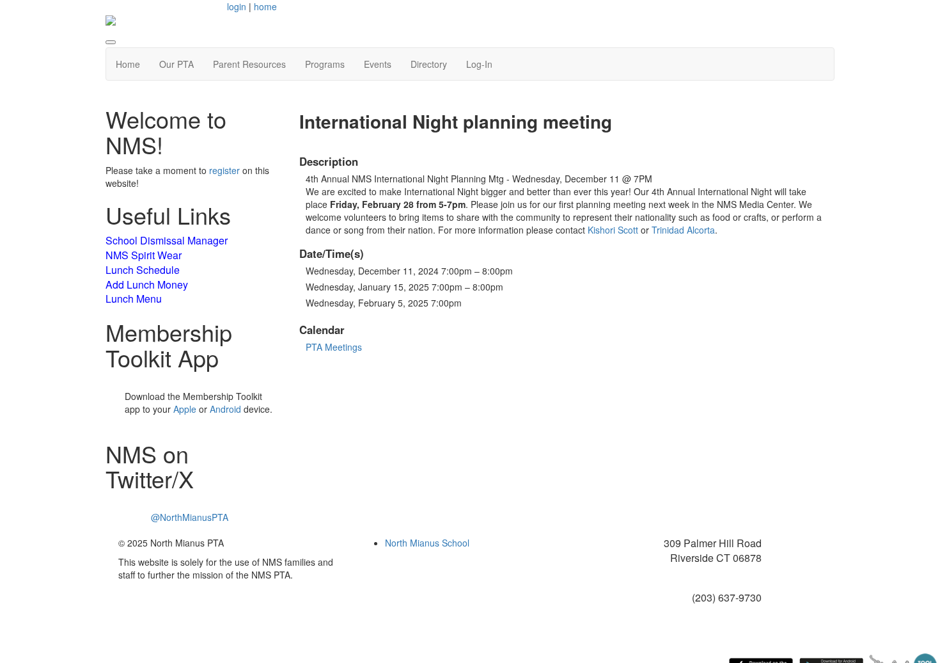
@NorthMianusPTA (189, 517)
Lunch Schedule (143, 269)
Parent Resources (249, 64)
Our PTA (176, 64)
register (224, 170)
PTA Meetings (334, 346)
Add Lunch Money (147, 284)
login (236, 6)
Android (225, 409)
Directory (429, 64)
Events (377, 64)
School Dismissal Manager (167, 240)
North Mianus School (427, 542)
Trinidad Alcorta (683, 229)
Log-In (479, 64)
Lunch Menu (134, 298)
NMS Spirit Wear (144, 255)
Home (128, 64)
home (265, 6)
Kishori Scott (613, 229)
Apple (184, 409)
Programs (325, 64)
